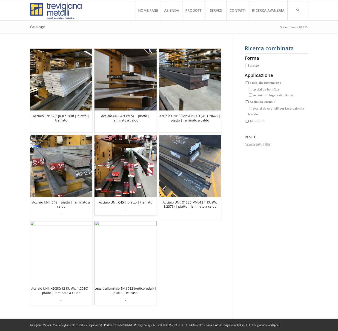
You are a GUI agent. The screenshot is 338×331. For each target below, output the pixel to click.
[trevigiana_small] (60, 10)
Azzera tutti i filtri (258, 144)
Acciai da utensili (262, 102)
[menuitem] (148, 10)
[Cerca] (297, 10)
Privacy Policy (142, 325)
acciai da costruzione (265, 83)
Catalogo (37, 26)
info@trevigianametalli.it (229, 325)
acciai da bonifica (266, 89)
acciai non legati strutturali (274, 95)
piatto (254, 65)
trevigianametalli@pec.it (266, 325)
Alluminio (257, 121)
